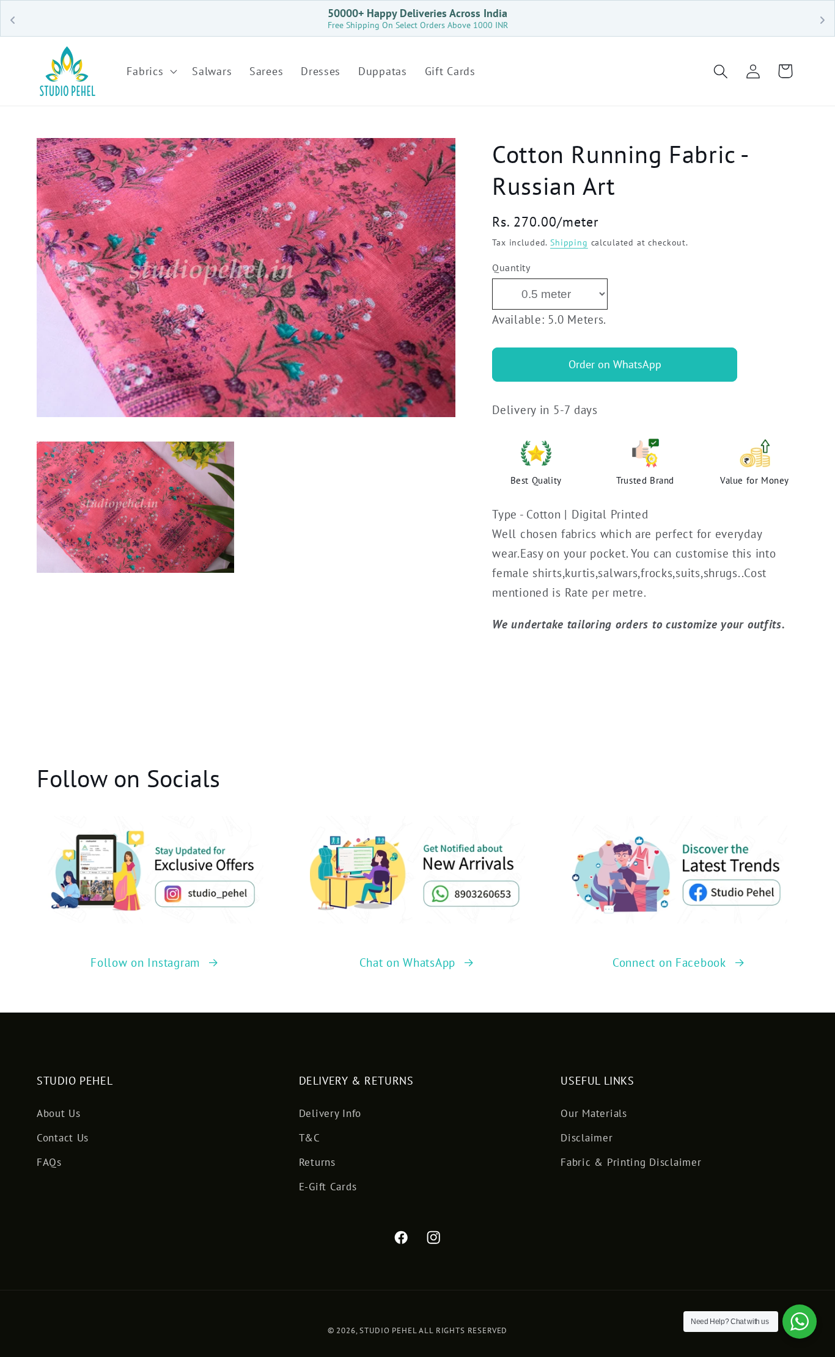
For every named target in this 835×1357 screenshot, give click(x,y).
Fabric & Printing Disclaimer (631, 1162)
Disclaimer (586, 1137)
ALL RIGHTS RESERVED (463, 1330)
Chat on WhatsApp (407, 962)
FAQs (49, 1162)
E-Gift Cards (328, 1186)
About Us (59, 1113)
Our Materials (594, 1113)
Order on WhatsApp (614, 365)
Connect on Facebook (669, 962)
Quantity (511, 267)
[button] (150, 71)
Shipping (569, 242)
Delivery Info (330, 1113)
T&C (309, 1137)
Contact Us (63, 1137)
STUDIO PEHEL (389, 1330)
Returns (317, 1162)
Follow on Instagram (145, 962)
